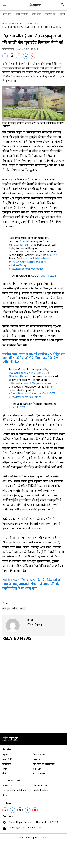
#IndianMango (18, 265)
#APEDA (14, 262)
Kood (5, 795)
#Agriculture (27, 262)
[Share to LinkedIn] (25, 56)
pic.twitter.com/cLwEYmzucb (26, 269)
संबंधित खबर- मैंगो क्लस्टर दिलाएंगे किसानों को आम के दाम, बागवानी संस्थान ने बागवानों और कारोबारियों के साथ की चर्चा (31, 584)
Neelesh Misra (40, 790)
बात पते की (50, 14)
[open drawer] (4, 5)
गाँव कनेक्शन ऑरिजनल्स (43, 764)
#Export (41, 262)
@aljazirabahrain (19, 373)
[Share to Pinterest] (32, 56)
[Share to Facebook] (5, 56)
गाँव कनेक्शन (8, 49)
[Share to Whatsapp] (18, 56)
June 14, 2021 (48, 276)
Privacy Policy (40, 785)
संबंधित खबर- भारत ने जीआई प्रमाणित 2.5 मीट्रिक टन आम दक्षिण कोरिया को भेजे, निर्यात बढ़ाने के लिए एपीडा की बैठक (33, 358)
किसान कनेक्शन (40, 754)
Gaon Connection (10, 23)
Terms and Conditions (14, 790)
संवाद (4, 769)
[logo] (34, 5)
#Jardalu (25, 241)
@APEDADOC (39, 373)
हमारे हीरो (36, 14)
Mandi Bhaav (30, 23)
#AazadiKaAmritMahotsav (25, 394)
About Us (7, 785)
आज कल (7, 14)
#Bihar (29, 245)
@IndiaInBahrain (19, 376)
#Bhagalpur (16, 245)
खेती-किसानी (22, 14)
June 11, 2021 (17, 407)
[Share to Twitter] (11, 56)
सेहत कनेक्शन (39, 773)
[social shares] (5, 810)
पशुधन (5, 754)
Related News (17, 638)
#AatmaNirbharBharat (38, 258)
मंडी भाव (6, 773)
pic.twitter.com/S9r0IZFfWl (25, 397)
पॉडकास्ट (37, 759)
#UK (52, 255)
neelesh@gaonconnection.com (25, 827)
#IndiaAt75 (48, 394)
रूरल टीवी (37, 769)
